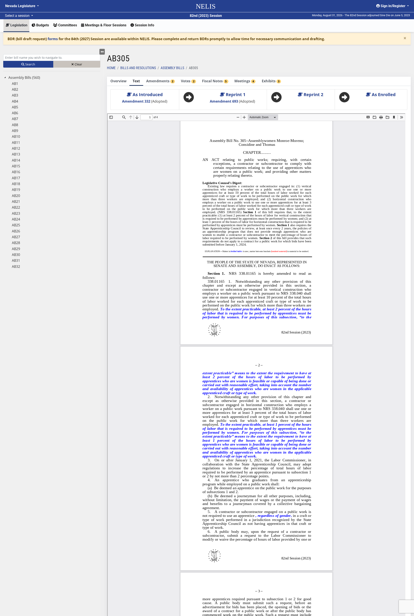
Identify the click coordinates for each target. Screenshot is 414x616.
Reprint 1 (235, 94)
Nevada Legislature (20, 6)
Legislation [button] (18, 25)
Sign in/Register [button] (393, 6)
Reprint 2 (313, 94)
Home (111, 68)
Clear (78, 64)
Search (29, 64)
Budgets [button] (42, 25)
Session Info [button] (144, 25)
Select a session (17, 16)
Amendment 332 (136, 101)
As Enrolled (383, 94)
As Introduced (147, 94)
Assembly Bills (172, 68)
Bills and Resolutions (138, 68)
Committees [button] (67, 25)
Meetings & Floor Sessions (105, 25)
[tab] (118, 81)
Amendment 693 (224, 101)
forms (53, 39)
